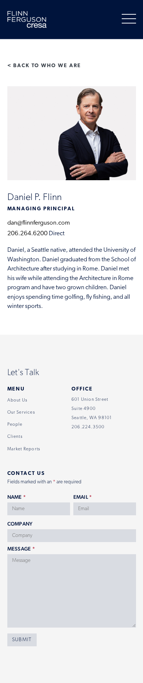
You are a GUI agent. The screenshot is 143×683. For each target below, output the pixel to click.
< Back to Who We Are (44, 66)
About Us (17, 400)
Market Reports (24, 449)
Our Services (21, 412)
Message (21, 549)
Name (16, 497)
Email (82, 497)
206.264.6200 (27, 233)
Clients (15, 437)
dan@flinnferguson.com (38, 223)
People (15, 424)
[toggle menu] (129, 19)
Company (20, 524)
